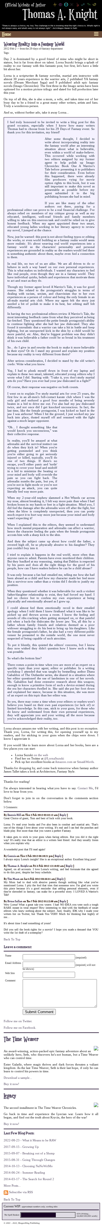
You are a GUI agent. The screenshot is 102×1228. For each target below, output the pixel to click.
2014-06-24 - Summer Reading (24, 1172)
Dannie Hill (14, 815)
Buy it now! (11, 1084)
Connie (11, 856)
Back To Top (12, 939)
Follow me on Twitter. (18, 1021)
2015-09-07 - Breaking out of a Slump (29, 1153)
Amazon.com (64, 761)
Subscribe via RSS (20, 1192)
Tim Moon (13, 879)
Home (6, 34)
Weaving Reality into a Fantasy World (34, 44)
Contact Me (85, 788)
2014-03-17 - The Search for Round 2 (29, 1179)
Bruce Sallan (14, 901)
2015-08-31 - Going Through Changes (29, 1159)
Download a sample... (18, 1077)
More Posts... (12, 1185)
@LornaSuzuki (54, 758)
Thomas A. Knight (18, 866)
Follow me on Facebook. (20, 1027)
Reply (63, 815)
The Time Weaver (21, 1039)
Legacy (10, 1095)
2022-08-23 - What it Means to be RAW (30, 1140)
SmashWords (85, 761)
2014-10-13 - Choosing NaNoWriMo (28, 1166)
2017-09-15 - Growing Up (21, 1146)
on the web (41, 755)
